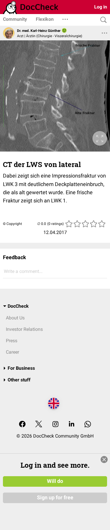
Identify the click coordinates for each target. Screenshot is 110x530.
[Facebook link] (22, 424)
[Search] (102, 20)
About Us (15, 318)
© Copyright (12, 224)
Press (11, 340)
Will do (55, 481)
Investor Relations (24, 329)
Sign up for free (55, 497)
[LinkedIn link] (71, 424)
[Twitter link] (38, 424)
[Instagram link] (55, 424)
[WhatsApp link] (87, 424)
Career (12, 352)
